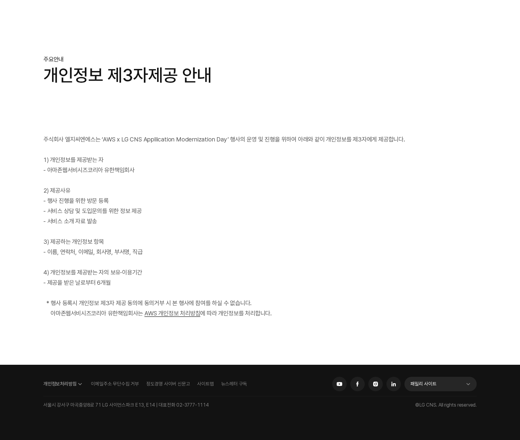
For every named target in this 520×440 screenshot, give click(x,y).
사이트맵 (205, 384)
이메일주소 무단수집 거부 (115, 384)
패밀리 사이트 (423, 384)
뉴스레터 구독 (234, 384)
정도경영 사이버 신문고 (168, 384)
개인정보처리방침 (59, 384)
